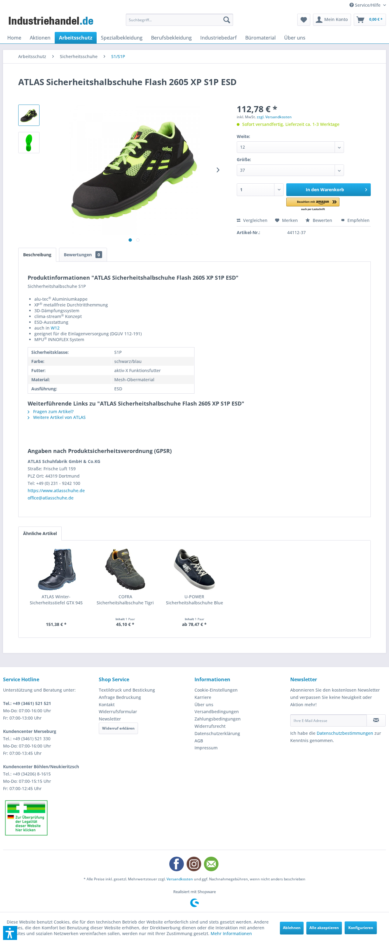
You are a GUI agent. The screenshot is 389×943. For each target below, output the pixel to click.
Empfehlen (358, 220)
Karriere (202, 697)
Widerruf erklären (118, 728)
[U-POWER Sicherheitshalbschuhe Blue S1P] (194, 569)
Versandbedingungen (216, 711)
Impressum (206, 748)
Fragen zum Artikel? (53, 411)
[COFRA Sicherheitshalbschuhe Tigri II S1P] (125, 569)
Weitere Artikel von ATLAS (59, 417)
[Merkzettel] (303, 20)
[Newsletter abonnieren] (376, 720)
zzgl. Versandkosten (274, 116)
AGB (198, 741)
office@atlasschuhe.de (51, 498)
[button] (312, 204)
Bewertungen (82, 254)
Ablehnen (292, 927)
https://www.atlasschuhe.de (56, 490)
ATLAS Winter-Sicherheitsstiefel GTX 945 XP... (56, 600)
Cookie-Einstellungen (216, 690)
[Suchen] (226, 20)
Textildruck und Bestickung (127, 690)
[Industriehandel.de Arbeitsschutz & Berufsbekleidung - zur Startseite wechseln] (51, 21)
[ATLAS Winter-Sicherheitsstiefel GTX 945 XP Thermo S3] (56, 569)
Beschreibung (37, 254)
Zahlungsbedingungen (217, 719)
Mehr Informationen (231, 933)
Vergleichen (254, 220)
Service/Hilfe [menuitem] (368, 5)
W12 (55, 328)
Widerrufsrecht (209, 726)
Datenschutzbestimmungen (345, 733)
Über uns (203, 704)
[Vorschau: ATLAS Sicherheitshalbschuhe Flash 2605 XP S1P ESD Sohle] (29, 142)
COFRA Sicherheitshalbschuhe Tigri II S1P (125, 600)
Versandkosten (180, 879)
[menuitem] (179, 20)
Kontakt (107, 704)
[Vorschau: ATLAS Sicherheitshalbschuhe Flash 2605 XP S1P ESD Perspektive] (29, 115)
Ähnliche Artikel (40, 533)
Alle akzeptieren (324, 927)
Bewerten (322, 220)
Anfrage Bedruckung (120, 697)
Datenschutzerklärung (217, 733)
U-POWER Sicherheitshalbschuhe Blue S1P (194, 600)
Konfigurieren (360, 927)
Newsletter (110, 719)
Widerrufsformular (118, 711)
